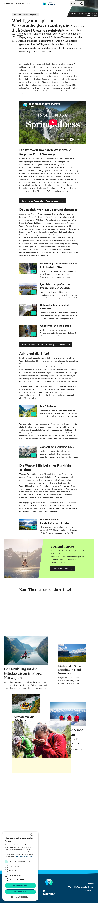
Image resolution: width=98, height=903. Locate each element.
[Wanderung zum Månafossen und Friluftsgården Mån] (28, 268)
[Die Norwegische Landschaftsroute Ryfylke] (28, 524)
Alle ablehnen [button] (20, 892)
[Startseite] (49, 887)
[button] (20, 896)
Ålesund (47, 474)
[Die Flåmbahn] (28, 411)
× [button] (35, 834)
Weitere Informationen (24, 857)
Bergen (55, 474)
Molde (40, 474)
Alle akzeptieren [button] (20, 885)
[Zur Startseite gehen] (49, 3)
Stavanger (66, 474)
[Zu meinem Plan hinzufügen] (33, 271)
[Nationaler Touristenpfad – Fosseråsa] (28, 310)
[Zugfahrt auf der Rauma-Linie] (28, 452)
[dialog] (20, 866)
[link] (90, 883)
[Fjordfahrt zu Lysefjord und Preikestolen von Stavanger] (28, 289)
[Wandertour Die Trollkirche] (28, 330)
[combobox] (31, 834)
